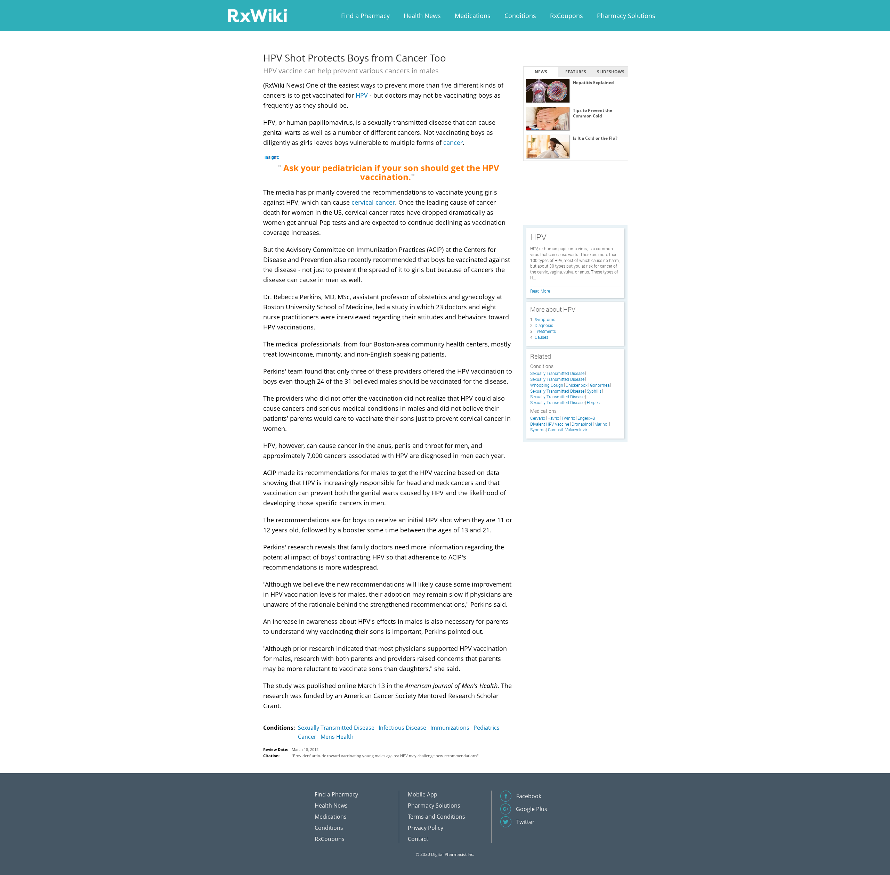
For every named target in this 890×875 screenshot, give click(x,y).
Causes (541, 337)
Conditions (520, 15)
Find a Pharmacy (365, 15)
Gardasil (555, 430)
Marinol (601, 424)
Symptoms (545, 319)
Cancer (307, 737)
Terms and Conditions (436, 816)
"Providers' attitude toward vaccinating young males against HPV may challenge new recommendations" (385, 755)
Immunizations (449, 727)
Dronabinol (582, 424)
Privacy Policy (425, 828)
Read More (540, 291)
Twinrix (568, 418)
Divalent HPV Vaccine (549, 424)
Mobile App (422, 794)
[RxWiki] (257, 15)
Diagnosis (544, 325)
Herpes (593, 402)
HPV (362, 95)
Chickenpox (577, 385)
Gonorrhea (599, 385)
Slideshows (610, 72)
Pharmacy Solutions (626, 15)
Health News (422, 15)
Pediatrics (487, 727)
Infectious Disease (402, 727)
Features (575, 72)
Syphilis (594, 391)
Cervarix (537, 418)
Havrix (553, 418)
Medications (473, 15)
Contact (418, 839)
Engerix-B (586, 418)
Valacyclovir (576, 430)
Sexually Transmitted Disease (336, 727)
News (541, 72)
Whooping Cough (546, 385)
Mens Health (337, 737)
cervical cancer (373, 202)
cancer (453, 142)
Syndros (537, 430)
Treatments (545, 331)
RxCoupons (566, 15)
